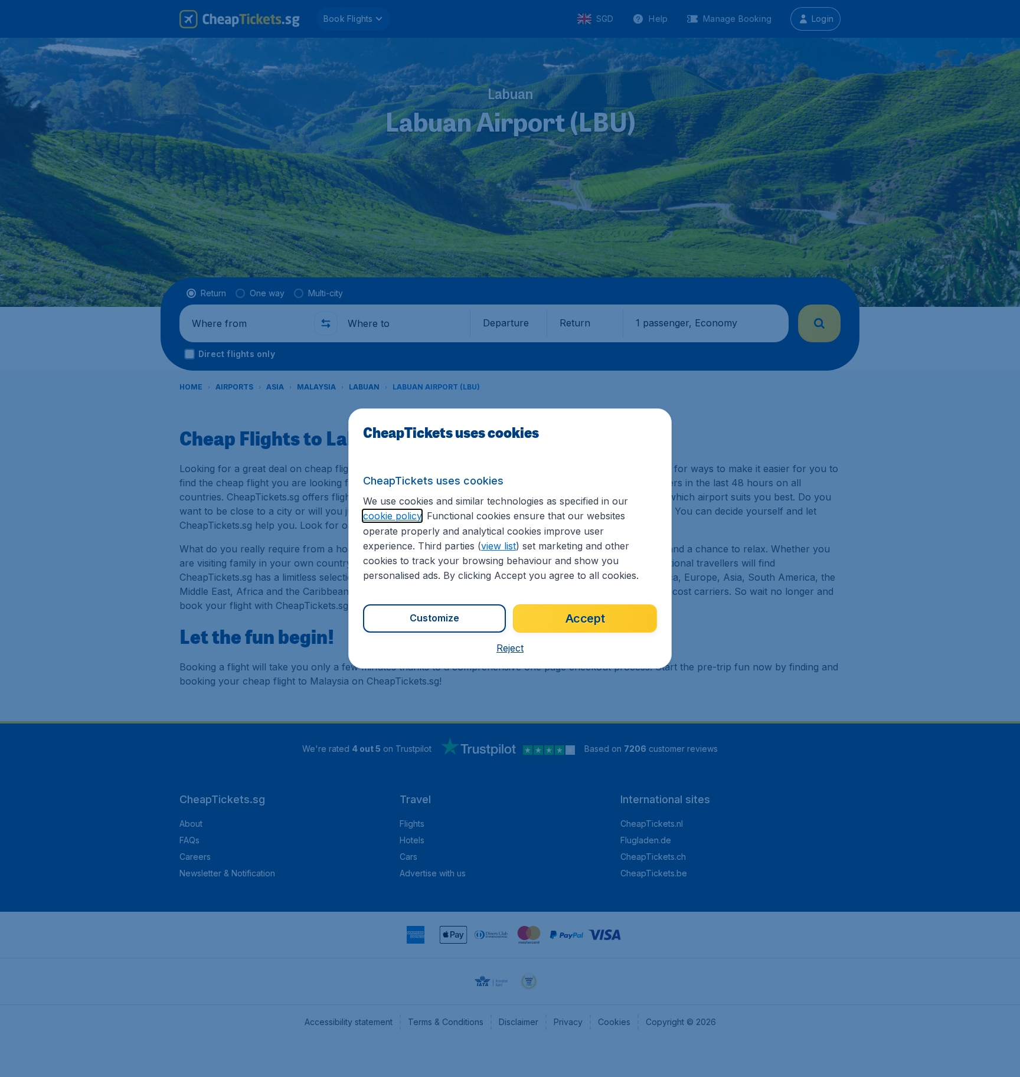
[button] (510, 648)
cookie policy (392, 516)
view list (498, 546)
